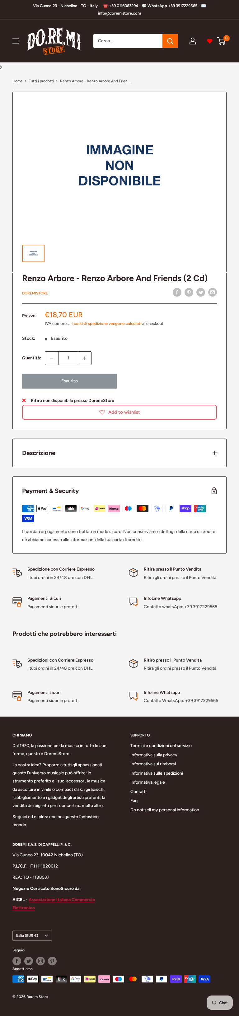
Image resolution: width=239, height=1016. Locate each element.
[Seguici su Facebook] (16, 961)
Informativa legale (147, 782)
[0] (221, 41)
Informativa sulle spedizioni (156, 773)
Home (17, 81)
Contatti (138, 791)
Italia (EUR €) (27, 935)
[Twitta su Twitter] (200, 292)
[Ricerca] (170, 41)
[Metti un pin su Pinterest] (189, 292)
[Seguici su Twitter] (28, 961)
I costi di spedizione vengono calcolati (106, 323)
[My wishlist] (210, 41)
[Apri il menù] (15, 41)
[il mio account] (193, 41)
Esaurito (69, 381)
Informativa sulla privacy (153, 755)
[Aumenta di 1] (84, 358)
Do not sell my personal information (164, 810)
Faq (134, 800)
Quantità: (31, 358)
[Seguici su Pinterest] (52, 961)
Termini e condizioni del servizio (161, 745)
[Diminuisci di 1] (51, 358)
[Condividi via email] (212, 292)
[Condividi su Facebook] (177, 292)
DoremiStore (35, 293)
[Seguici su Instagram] (40, 961)
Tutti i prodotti (41, 81)
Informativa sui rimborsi (153, 764)
